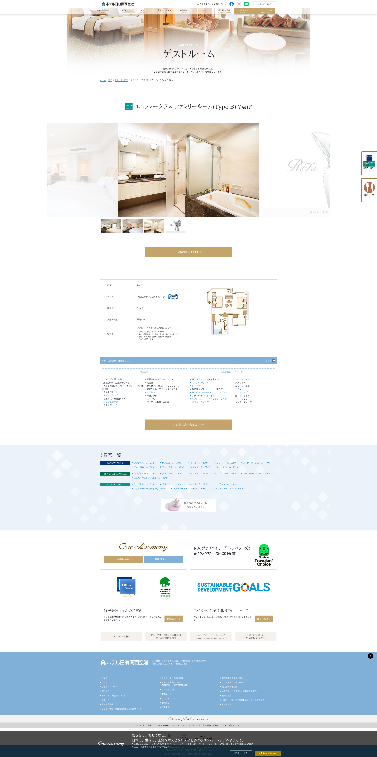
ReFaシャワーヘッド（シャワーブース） (211, 392)
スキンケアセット (200, 382)
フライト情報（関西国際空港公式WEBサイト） (122, 708)
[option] (188, 170)
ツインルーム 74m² (200, 466)
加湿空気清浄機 (110, 401)
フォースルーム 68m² (173, 466)
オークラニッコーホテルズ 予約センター (187, 725)
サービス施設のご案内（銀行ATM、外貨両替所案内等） (174, 684)
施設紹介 (105, 691)
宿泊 (110, 80)
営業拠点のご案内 (211, 725)
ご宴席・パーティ (109, 686)
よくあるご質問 (168, 689)
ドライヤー (197, 385)
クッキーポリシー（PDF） (233, 682)
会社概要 (166, 702)
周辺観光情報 (107, 704)
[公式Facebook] (231, 4)
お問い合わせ (220, 4)
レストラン (106, 682)
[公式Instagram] (239, 4)
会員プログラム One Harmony (158, 725)
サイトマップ (227, 704)
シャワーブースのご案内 (172, 677)
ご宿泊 (105, 677)
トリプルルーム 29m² (225, 462)
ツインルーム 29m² (198, 462)
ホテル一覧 (140, 725)
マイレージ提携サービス (230, 725)
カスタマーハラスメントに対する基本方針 (240, 691)
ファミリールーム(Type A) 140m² (150, 488)
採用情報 (166, 707)
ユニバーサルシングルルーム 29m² (151, 477)
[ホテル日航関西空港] (121, 4)
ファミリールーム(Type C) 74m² (227, 488)
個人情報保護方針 (229, 686)
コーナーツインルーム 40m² (257, 462)
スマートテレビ (110, 395)
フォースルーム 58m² (144, 466)
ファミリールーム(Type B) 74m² (189, 488)
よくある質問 (203, 4)
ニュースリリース (169, 698)
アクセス (105, 699)
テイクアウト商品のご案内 (113, 695)
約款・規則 (227, 695)
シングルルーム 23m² (144, 462)
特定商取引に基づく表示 (232, 677)
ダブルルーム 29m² (172, 462)
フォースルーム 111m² (227, 466)
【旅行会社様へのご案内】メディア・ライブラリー (244, 699)
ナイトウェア (153, 392)
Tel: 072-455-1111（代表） (163, 663)
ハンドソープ (241, 392)
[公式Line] (246, 4)
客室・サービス (121, 80)
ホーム (103, 80)
